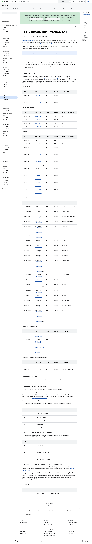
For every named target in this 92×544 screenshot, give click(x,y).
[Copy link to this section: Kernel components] (36, 198)
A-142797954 (38, 193)
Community (30, 541)
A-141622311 (37, 119)
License (39, 541)
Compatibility (43, 8)
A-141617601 (37, 172)
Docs (13, 1)
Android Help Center (72, 522)
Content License (57, 510)
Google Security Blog (48, 529)
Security (25, 8)
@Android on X (47, 522)
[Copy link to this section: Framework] (31, 87)
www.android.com (72, 527)
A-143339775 (38, 99)
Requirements (23, 524)
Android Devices (54, 8)
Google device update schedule (39, 398)
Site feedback (50, 541)
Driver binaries (23, 533)
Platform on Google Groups (49, 531)
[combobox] (64, 1)
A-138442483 (38, 151)
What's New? (5, 8)
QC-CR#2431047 (38, 341)
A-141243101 (37, 95)
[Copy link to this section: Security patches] (37, 73)
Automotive (65, 8)
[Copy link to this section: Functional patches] (38, 376)
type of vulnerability (48, 78)
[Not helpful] (76, 27)
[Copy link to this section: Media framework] (35, 107)
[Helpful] (74, 27)
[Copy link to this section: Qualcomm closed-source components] (48, 357)
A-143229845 (38, 189)
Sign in (88, 1)
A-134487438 (38, 165)
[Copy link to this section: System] (28, 132)
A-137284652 (38, 116)
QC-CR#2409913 (38, 352)
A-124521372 (38, 147)
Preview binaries (23, 529)
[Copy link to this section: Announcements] (36, 60)
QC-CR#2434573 (38, 342)
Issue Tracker (70, 533)
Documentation (6, 5)
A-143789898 (38, 158)
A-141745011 (37, 182)
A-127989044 (38, 102)
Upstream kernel (38, 208)
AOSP (23, 26)
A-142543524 (38, 186)
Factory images (23, 531)
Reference (73, 8)
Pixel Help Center (71, 524)
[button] (8, 21)
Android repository (24, 522)
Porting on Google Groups (49, 535)
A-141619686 (37, 175)
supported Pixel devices (28, 40)
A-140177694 (38, 126)
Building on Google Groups (49, 533)
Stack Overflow (71, 531)
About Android (23, 541)
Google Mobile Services (73, 529)
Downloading (22, 527)
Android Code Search (24, 1)
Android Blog (46, 527)
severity (56, 78)
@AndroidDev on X (48, 524)
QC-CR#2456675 (38, 347)
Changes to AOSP (68, 20)
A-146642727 (38, 161)
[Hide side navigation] (16, 541)
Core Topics (33, 8)
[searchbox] (9, 13)
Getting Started (15, 8)
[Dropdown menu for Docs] (16, 1)
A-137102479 (38, 154)
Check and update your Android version (49, 44)
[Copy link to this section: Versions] (30, 485)
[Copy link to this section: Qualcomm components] (39, 326)
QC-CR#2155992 (38, 336)
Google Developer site (59, 53)
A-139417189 (37, 123)
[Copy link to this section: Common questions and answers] (49, 386)
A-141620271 (38, 179)
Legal (35, 541)
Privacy (43, 541)
